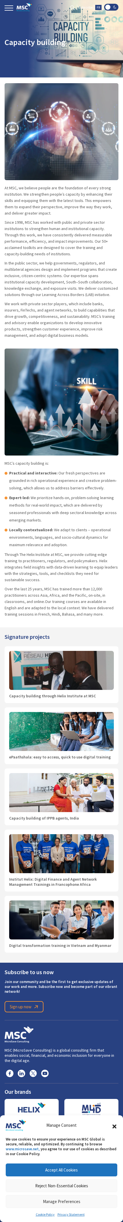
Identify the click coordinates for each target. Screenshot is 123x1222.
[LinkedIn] (21, 1072)
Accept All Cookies (61, 1170)
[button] (114, 1125)
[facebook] (10, 1072)
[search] (72, 7)
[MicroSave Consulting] (19, 1034)
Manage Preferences (61, 1201)
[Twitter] (33, 1072)
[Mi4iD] (91, 1109)
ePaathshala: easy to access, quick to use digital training (60, 757)
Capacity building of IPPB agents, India (44, 818)
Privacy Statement (71, 1214)
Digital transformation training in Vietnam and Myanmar (60, 945)
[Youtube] (45, 1072)
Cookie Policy (45, 1214)
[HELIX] (32, 1109)
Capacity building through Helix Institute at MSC (52, 695)
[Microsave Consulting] (24, 7)
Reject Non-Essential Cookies (61, 1185)
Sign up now (20, 1006)
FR (98, 7)
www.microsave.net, (23, 1149)
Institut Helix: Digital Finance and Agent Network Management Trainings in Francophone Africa (53, 882)
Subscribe (85, 7)
